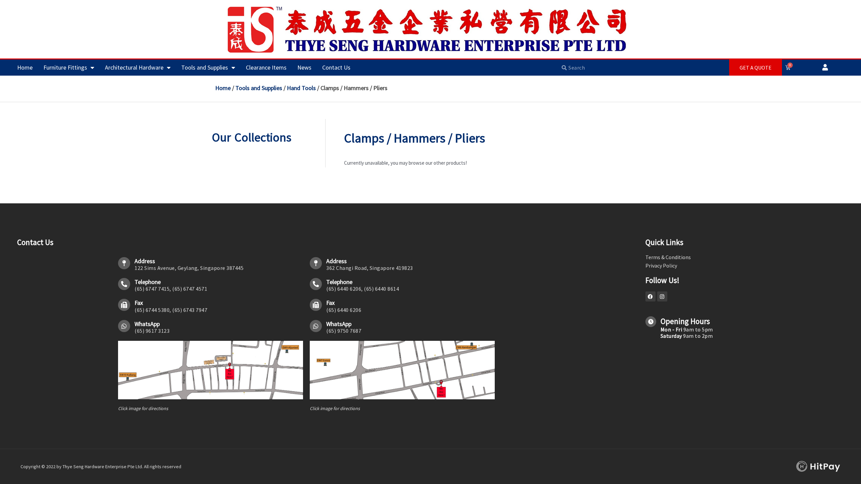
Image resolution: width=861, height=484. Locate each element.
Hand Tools (301, 88)
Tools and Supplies (258, 88)
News (304, 67)
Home (25, 67)
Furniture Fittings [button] (65, 67)
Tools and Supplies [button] (204, 67)
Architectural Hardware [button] (134, 67)
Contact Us (336, 67)
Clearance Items (266, 67)
